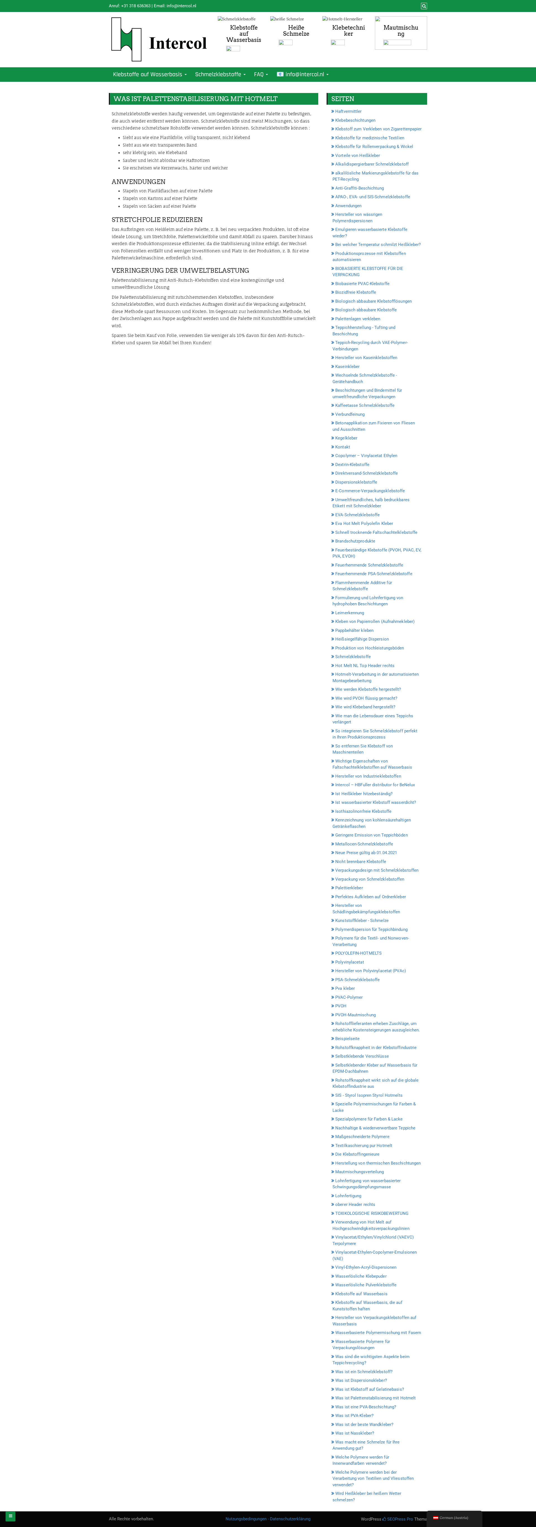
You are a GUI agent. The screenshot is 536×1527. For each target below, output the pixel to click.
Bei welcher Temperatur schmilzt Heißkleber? (378, 244)
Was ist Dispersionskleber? (361, 1380)
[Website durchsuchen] (423, 6)
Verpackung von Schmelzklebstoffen (369, 879)
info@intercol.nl (181, 5)
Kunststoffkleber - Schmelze (362, 920)
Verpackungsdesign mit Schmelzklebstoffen (376, 870)
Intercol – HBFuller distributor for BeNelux (375, 784)
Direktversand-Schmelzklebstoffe (366, 473)
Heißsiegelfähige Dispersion (362, 639)
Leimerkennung (349, 612)
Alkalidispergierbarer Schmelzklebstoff (372, 164)
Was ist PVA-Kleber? (354, 1415)
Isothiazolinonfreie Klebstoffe (363, 811)
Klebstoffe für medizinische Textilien (369, 137)
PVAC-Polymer (349, 997)
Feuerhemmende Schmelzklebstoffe (369, 565)
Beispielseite (347, 1038)
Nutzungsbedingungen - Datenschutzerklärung (268, 1518)
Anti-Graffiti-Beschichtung (359, 188)
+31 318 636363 (135, 5)
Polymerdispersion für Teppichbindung (371, 929)
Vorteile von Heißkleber (357, 155)
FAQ (259, 74)
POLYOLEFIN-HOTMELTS (358, 953)
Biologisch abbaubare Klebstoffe (366, 309)
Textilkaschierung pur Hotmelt (363, 1145)
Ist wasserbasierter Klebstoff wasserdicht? (375, 802)
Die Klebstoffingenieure (357, 1154)
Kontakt (342, 447)
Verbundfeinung (350, 414)
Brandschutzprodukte (355, 541)
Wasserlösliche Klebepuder (361, 1276)
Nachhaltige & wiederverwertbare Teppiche (375, 1128)
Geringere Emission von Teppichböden (371, 835)
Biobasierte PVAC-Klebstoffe (362, 283)
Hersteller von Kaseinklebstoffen (366, 357)
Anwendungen (348, 205)
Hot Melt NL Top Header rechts (364, 665)
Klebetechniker (348, 30)
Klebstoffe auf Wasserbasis (243, 33)
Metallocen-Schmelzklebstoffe (364, 844)
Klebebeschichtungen (355, 120)
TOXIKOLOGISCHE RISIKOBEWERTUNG (371, 1213)
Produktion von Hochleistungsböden (369, 648)
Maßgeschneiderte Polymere (362, 1136)
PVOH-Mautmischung (355, 1014)
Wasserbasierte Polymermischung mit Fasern (378, 1332)
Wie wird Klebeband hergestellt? (365, 706)
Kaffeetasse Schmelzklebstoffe (364, 405)
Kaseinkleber (347, 366)
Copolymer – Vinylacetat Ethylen (366, 455)
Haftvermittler (348, 111)
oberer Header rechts (355, 1204)
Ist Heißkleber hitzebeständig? (364, 793)
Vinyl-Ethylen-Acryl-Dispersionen (365, 1267)
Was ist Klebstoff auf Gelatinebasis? (369, 1389)
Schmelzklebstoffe (219, 74)
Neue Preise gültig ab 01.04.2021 (366, 852)
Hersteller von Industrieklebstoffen (368, 776)
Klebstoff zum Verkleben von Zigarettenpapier (378, 129)
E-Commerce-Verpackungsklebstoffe (370, 490)
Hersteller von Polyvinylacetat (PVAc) (370, 970)
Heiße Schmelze (296, 30)
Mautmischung (401, 30)
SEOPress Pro (399, 1519)
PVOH (340, 1006)
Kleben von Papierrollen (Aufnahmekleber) (375, 621)
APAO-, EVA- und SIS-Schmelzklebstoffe (372, 196)
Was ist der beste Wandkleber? (364, 1424)
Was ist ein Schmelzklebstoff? (364, 1371)
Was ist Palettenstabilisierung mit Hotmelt (375, 1398)
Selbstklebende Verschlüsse (362, 1056)
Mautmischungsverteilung (359, 1171)
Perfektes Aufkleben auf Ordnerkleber (370, 896)
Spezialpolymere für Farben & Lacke (369, 1119)
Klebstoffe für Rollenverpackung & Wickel (374, 146)
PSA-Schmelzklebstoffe (357, 979)
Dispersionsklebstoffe (356, 482)
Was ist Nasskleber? (354, 1433)
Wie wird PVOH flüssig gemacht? (366, 698)
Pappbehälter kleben (354, 630)
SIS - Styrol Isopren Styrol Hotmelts (369, 1095)
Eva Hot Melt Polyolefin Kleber (364, 523)
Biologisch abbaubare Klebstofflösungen (373, 301)
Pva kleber (345, 988)
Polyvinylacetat (349, 962)
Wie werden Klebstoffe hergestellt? (368, 689)
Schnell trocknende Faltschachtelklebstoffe (376, 532)
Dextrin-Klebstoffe (352, 464)
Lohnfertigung (348, 1195)
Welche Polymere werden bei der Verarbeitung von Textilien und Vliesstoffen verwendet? (373, 1478)
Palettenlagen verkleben (357, 318)
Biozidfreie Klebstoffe (355, 292)
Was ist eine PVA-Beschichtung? (365, 1406)
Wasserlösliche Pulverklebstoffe (365, 1284)
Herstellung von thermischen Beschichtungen (378, 1163)
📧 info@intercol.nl (301, 74)
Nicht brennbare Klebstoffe (360, 861)
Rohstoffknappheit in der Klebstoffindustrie (376, 1047)
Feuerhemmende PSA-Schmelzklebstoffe (373, 573)
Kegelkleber (346, 438)
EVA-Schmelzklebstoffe (357, 514)
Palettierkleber (349, 887)
